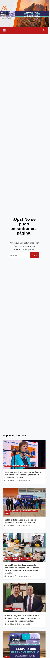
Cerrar (25, 636)
